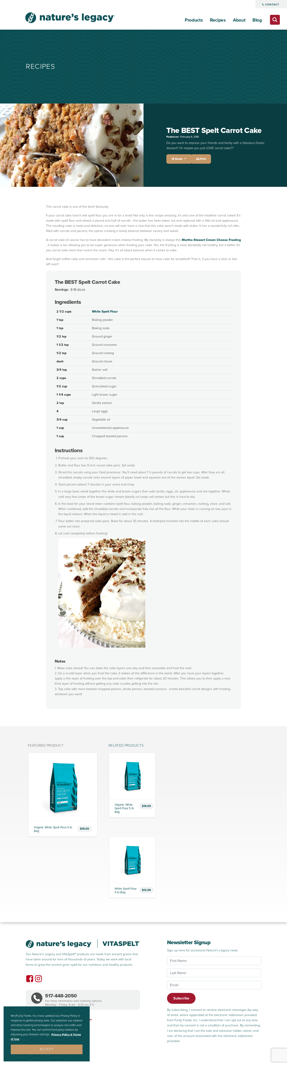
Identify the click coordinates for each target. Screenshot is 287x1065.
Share (178, 159)
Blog (257, 20)
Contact (271, 4)
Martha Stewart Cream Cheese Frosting (211, 240)
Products (194, 20)
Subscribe (181, 998)
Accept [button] (47, 1049)
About (239, 20)
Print (202, 159)
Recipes (218, 20)
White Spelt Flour (105, 311)
